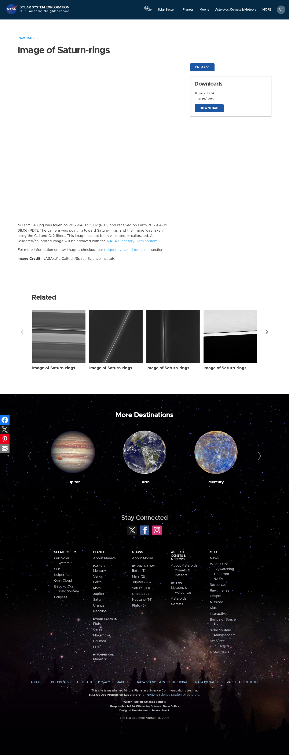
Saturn (98, 599)
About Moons (143, 558)
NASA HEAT (220, 652)
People (215, 596)
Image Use (123, 682)
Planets (99, 552)
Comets (177, 604)
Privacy (104, 682)
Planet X (99, 659)
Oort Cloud (63, 580)
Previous (22, 332)
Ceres (97, 629)
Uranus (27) (141, 594)
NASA (12, 9)
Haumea (99, 641)
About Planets (104, 558)
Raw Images (27, 38)
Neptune (100, 611)
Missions (216, 602)
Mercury (216, 482)
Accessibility (248, 682)
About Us (38, 682)
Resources (218, 584)
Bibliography (61, 682)
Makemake (101, 635)
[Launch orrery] (148, 10)
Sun (57, 569)
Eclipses (60, 597)
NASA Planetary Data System (132, 241)
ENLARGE (202, 67)
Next (267, 332)
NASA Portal (205, 682)
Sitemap (227, 682)
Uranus (98, 605)
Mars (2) (138, 576)
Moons (137, 552)
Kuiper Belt (63, 575)
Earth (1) (138, 570)
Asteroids (178, 598)
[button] (267, 10)
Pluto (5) (139, 605)
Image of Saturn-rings (53, 368)
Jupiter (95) (141, 582)
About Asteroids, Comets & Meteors (184, 570)
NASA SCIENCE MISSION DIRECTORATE (163, 682)
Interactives (219, 613)
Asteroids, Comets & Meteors (179, 556)
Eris (96, 647)
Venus (98, 576)
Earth (144, 482)
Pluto (97, 623)
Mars (97, 588)
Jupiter (73, 482)
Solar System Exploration (44, 6)
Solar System (65, 552)
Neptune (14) (142, 599)
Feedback (84, 682)
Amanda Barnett (155, 702)
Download (209, 108)
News (214, 558)
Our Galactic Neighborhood (44, 12)
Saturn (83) (141, 588)
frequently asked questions (127, 250)
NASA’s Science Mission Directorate (173, 694)
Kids (213, 608)
